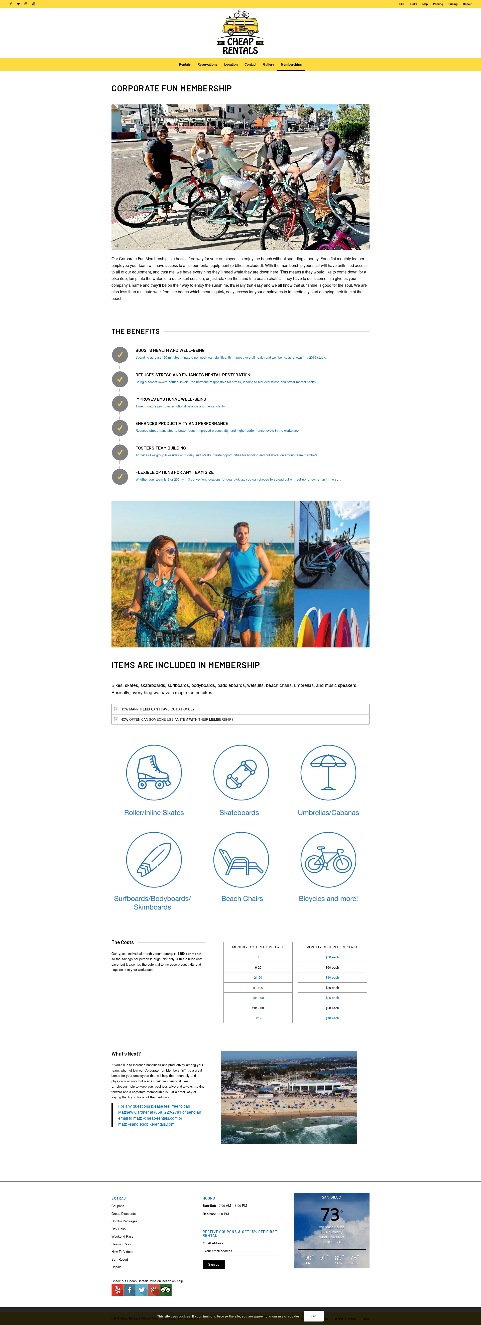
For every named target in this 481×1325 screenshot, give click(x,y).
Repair (467, 4)
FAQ (402, 4)
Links (413, 4)
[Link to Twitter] (18, 4)
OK (313, 1316)
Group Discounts (123, 1213)
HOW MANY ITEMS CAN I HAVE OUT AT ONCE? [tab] (157, 709)
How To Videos (122, 1251)
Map (425, 4)
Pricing (453, 4)
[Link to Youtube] (33, 4)
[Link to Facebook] (11, 4)
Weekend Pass (122, 1236)
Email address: (213, 1243)
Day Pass (118, 1228)
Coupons (117, 1205)
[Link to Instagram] (26, 4)
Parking (438, 4)
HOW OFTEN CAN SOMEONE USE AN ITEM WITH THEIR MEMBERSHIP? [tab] (177, 719)
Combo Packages (124, 1221)
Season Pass (121, 1244)
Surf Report (119, 1259)
